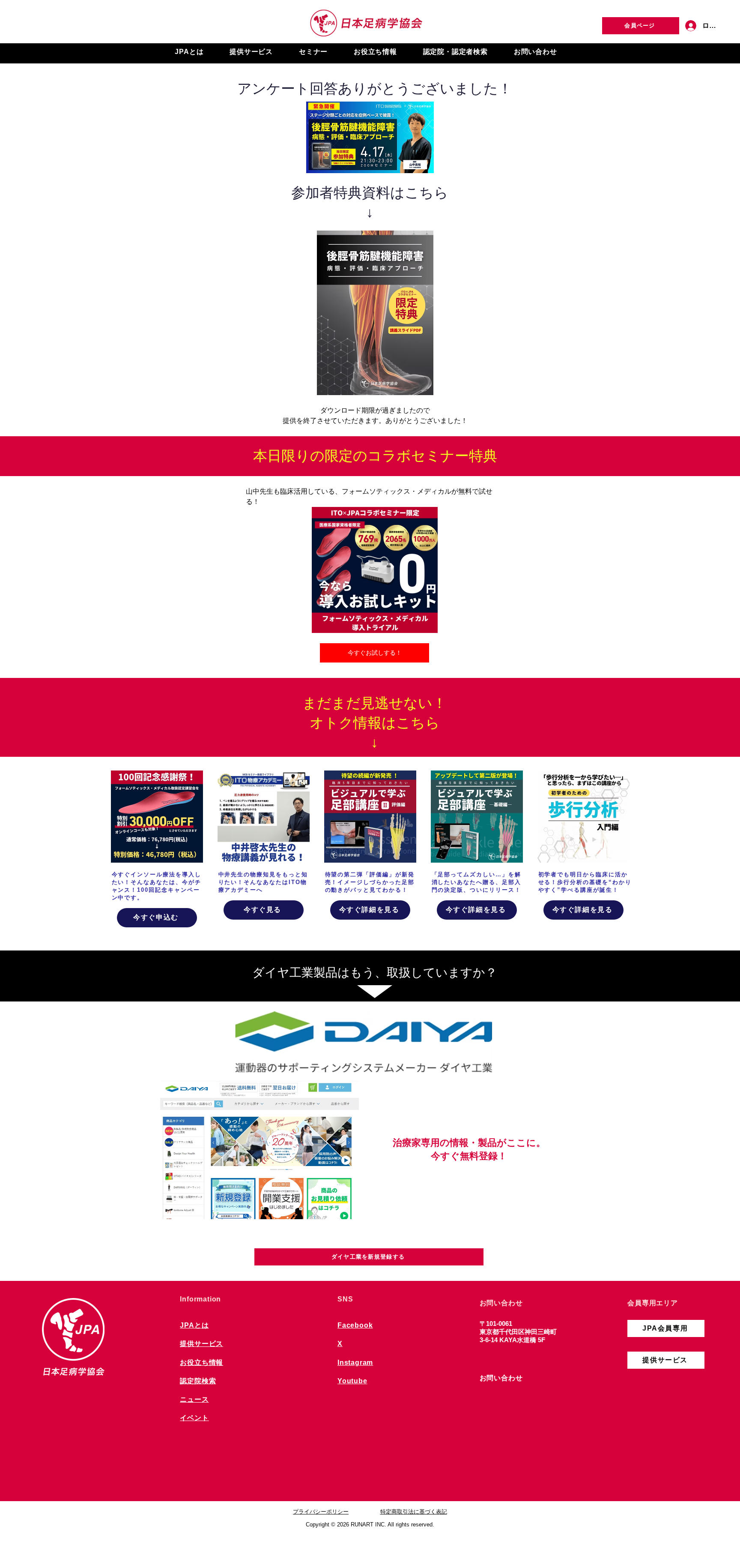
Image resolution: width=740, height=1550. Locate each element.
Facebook (355, 1325)
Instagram (355, 1362)
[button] (189, 52)
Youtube (352, 1381)
